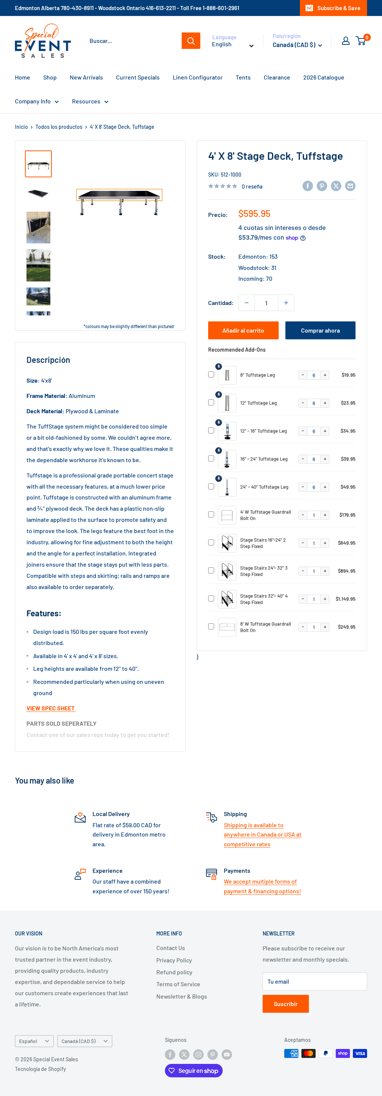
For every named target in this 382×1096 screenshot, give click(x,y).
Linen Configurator (198, 77)
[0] (361, 40)
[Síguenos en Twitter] (184, 1054)
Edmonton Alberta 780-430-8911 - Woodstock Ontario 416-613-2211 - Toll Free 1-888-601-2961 (127, 7)
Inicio (21, 127)
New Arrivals (86, 77)
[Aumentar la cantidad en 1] (286, 303)
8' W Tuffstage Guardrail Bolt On (265, 627)
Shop (50, 77)
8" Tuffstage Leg (257, 375)
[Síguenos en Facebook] (170, 1054)
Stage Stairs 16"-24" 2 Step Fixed (263, 543)
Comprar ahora (320, 330)
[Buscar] (191, 40)
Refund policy (174, 971)
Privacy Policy (174, 959)
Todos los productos (58, 127)
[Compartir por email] (350, 185)
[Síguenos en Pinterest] (212, 1054)
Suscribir (286, 1003)
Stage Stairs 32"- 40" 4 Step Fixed (264, 599)
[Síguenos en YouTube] (227, 1054)
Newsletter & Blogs (181, 996)
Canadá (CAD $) (79, 1041)
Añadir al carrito (243, 330)
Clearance (277, 77)
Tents (243, 77)
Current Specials (138, 77)
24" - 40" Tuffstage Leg (264, 487)
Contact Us (170, 947)
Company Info (33, 101)
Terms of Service (178, 983)
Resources (86, 101)
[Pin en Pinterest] (322, 185)
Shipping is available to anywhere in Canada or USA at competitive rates (262, 834)
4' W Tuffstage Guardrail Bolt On (265, 515)
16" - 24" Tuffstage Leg (264, 459)
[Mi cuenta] (346, 41)
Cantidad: (221, 302)
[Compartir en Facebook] (308, 185)
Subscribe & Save (338, 7)
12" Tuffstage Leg (258, 403)
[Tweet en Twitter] (336, 185)
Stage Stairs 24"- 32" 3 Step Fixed (264, 571)
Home (22, 77)
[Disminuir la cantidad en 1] (246, 303)
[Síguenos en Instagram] (198, 1054)
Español (28, 1041)
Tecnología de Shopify (40, 1069)
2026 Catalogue (323, 77)
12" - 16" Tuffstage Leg (263, 431)
